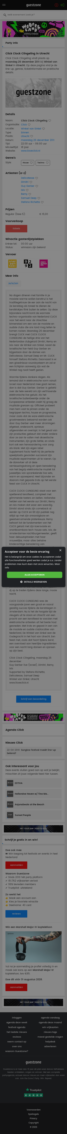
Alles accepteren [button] (35, 574)
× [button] (60, 550)
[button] (33, 581)
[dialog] (33, 567)
